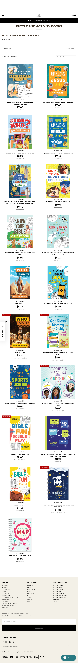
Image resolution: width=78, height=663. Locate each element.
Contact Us (5, 593)
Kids (28, 595)
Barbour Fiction (58, 587)
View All (55, 601)
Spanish (29, 599)
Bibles (29, 587)
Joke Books (6, 39)
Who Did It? (20, 352)
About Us (5, 585)
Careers (4, 591)
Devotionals (31, 589)
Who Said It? (20, 303)
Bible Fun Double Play (20, 454)
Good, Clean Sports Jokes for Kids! (20, 403)
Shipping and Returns (9, 605)
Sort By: (59, 57)
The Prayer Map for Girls (20, 556)
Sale (28, 601)
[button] (39, 48)
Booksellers (6, 589)
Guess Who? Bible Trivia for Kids (20, 153)
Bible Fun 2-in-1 (20, 505)
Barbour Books (58, 585)
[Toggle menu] (3, 15)
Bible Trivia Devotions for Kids (58, 202)
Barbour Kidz (57, 591)
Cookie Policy (6, 595)
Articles (4, 587)
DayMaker (56, 599)
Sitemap (5, 607)
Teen (29, 597)
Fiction (29, 591)
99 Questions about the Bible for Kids (58, 153)
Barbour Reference (59, 597)
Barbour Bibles (58, 589)
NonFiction (31, 593)
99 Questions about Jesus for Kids (58, 102)
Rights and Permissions (9, 603)
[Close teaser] (6, 322)
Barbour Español (58, 593)
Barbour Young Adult (60, 595)
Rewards (5, 601)
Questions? (5, 599)
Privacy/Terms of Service (10, 597)
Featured (30, 585)
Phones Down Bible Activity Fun (58, 303)
